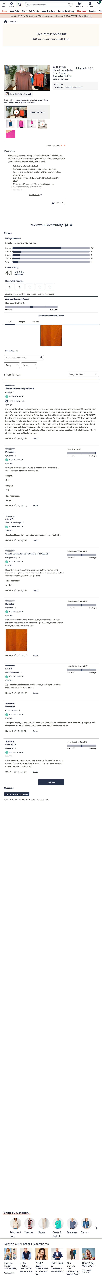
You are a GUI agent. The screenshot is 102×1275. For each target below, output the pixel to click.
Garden (92, 11)
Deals (4, 11)
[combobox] (46, 4)
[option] (51, 16)
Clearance (81, 11)
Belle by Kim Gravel (60, 79)
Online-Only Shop (66, 11)
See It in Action (37, 112)
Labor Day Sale (48, 11)
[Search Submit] (69, 4)
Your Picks (14, 11)
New (24, 11)
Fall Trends (34, 11)
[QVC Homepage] (5, 21)
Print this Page (60, 203)
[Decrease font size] (65, 145)
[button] (4, 5)
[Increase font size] (61, 145)
